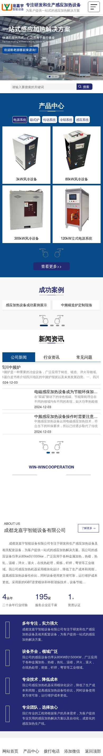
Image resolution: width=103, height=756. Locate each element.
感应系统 (82, 119)
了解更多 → (89, 576)
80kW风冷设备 (76, 178)
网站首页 (10, 751)
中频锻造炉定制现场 (76, 352)
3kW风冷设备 (26, 178)
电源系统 (19, 119)
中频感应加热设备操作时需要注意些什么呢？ (67, 464)
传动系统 (49, 119)
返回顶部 (93, 751)
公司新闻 (19, 405)
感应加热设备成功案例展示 (26, 352)
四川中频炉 (11, 415)
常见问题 (84, 405)
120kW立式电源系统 (76, 238)
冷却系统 (66, 119)
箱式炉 (34, 119)
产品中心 (31, 751)
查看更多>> (51, 266)
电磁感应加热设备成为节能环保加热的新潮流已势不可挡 (67, 439)
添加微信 (72, 751)
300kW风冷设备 (26, 238)
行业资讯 (51, 405)
